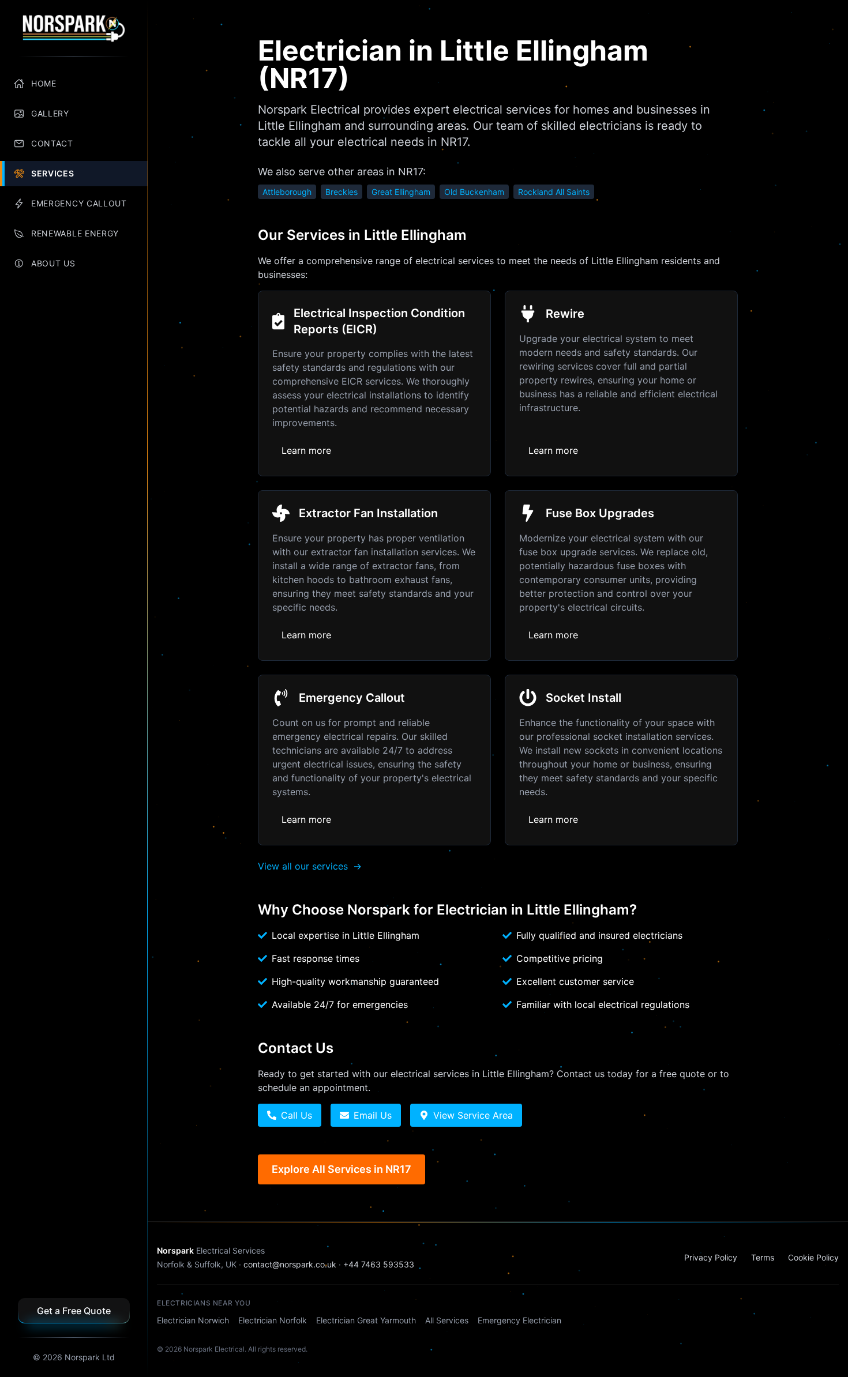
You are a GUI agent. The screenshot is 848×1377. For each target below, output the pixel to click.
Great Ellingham (401, 192)
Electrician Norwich (193, 1320)
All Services (446, 1320)
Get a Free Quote (74, 1310)
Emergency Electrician (519, 1320)
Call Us (296, 1115)
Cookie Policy (813, 1257)
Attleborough (287, 192)
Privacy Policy (710, 1257)
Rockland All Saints (554, 192)
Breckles (341, 192)
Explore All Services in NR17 (341, 1169)
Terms (762, 1257)
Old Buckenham (474, 192)
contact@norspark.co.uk (289, 1264)
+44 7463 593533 (378, 1264)
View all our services (310, 866)
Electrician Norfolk (272, 1320)
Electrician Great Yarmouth (366, 1320)
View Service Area (473, 1115)
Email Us (373, 1115)
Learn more (306, 450)
